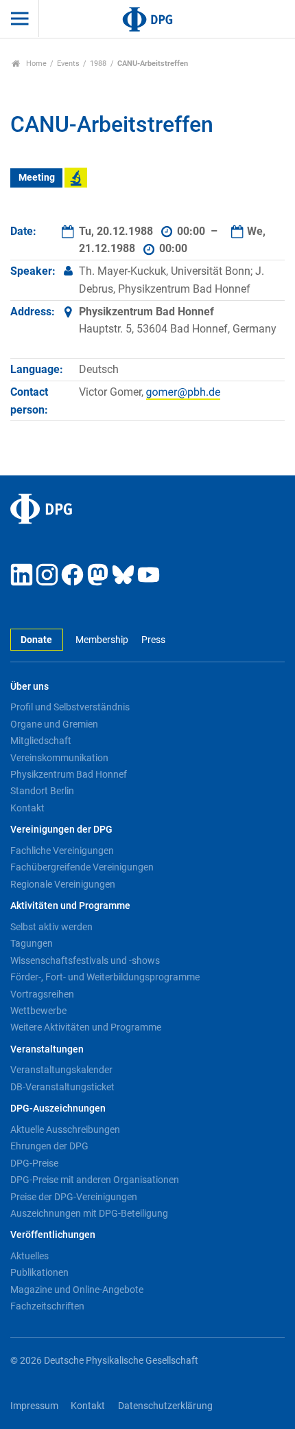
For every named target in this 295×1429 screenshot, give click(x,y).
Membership (101, 640)
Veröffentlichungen (52, 1235)
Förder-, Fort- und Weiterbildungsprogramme (105, 976)
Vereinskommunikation (59, 757)
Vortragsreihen (42, 994)
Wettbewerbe (38, 1010)
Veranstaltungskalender (61, 1069)
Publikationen (39, 1272)
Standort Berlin (42, 790)
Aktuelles (29, 1255)
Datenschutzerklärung (165, 1406)
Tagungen (31, 943)
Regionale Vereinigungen (62, 884)
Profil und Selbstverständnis (70, 706)
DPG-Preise (34, 1163)
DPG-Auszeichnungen (58, 1108)
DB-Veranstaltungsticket (62, 1086)
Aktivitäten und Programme (70, 906)
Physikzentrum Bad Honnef (68, 774)
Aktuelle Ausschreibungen (65, 1129)
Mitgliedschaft (40, 740)
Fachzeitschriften (47, 1306)
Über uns (29, 687)
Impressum (34, 1406)
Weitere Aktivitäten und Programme (85, 1027)
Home (35, 63)
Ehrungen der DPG (49, 1145)
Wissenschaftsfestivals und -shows (85, 960)
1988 (98, 63)
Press (153, 640)
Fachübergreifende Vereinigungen (82, 867)
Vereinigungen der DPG (61, 829)
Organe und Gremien (54, 724)
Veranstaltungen (47, 1049)
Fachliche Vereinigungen (62, 850)
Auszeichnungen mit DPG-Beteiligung (89, 1213)
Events (68, 63)
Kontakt (27, 807)
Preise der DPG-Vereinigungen (73, 1196)
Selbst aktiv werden (51, 926)
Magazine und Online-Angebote (76, 1289)
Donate (36, 640)
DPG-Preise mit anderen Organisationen (94, 1179)
